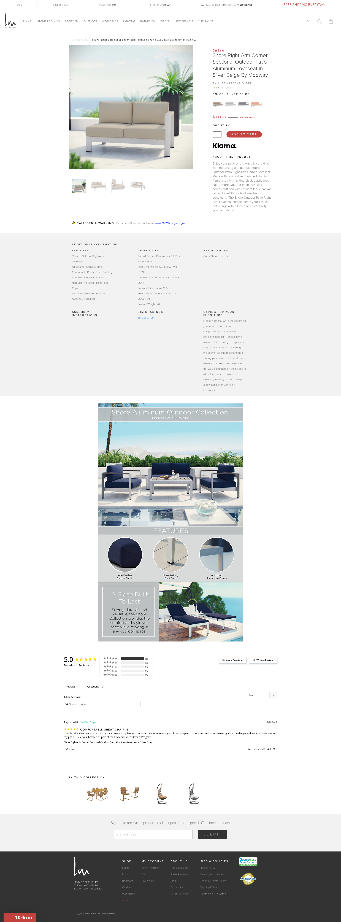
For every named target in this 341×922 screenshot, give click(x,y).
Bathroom (148, 21)
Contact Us (177, 887)
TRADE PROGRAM (107, 5)
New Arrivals (184, 21)
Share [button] (71, 749)
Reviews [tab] (70, 686)
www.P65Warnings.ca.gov (170, 223)
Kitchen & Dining (49, 21)
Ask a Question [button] (234, 660)
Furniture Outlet (180, 894)
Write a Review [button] (264, 660)
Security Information (211, 874)
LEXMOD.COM (80, 40)
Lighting (129, 21)
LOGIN (19, 5)
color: (231, 94)
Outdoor (90, 21)
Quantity (221, 125)
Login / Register (151, 867)
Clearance (205, 21)
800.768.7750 (246, 5)
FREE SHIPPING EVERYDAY (304, 5)
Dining (125, 874)
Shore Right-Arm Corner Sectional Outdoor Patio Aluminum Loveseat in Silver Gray (108, 742)
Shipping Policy (208, 887)
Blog (173, 881)
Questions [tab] (93, 686)
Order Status (60, 5)
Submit (213, 834)
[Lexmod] (10, 21)
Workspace (110, 21)
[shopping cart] (331, 21)
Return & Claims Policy (213, 881)
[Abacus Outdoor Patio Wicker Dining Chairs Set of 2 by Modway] (129, 793)
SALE (125, 900)
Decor (165, 21)
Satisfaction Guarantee (213, 894)
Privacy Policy (207, 867)
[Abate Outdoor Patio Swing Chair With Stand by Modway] (161, 793)
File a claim (148, 881)
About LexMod (179, 867)
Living (27, 21)
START (161, 5)
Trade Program (179, 874)
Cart (144, 874)
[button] (269, 749)
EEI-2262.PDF (146, 317)
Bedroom (72, 21)
